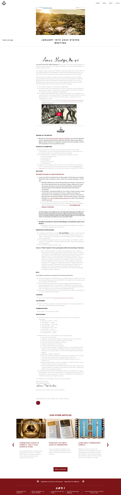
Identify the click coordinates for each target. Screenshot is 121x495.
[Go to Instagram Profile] (62, 488)
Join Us (118, 3)
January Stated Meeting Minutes (59, 198)
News (104, 3)
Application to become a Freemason (52, 482)
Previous (13, 445)
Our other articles (60, 415)
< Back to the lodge (7, 40)
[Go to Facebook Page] (64, 488)
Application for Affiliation (71, 482)
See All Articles (60, 469)
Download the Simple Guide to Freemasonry (58, 444)
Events (98, 3)
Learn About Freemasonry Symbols (89, 444)
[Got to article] (31, 428)
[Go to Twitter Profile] (59, 488)
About (111, 3)
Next (107, 445)
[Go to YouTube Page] (56, 488)
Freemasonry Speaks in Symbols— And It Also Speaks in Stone (29, 445)
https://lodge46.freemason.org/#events (63, 298)
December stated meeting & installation (59, 138)
